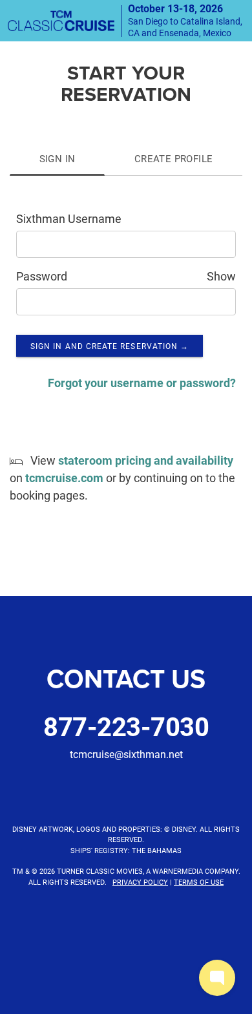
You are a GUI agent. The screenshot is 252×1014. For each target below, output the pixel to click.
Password (41, 276)
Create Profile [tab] (173, 158)
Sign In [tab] (57, 158)
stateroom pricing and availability (145, 460)
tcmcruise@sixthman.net (126, 754)
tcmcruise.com (64, 477)
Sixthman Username (68, 218)
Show (221, 276)
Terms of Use (199, 882)
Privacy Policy (140, 882)
